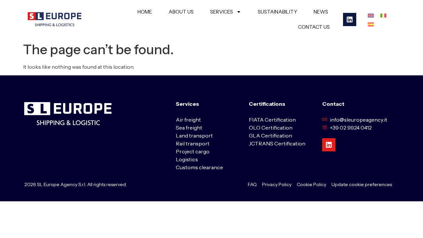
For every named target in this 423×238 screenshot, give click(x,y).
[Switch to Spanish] (371, 24)
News (321, 12)
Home (144, 12)
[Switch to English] (371, 15)
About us (181, 12)
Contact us (314, 27)
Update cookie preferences (361, 184)
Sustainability (277, 12)
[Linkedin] (349, 19)
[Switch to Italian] (383, 15)
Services (221, 12)
